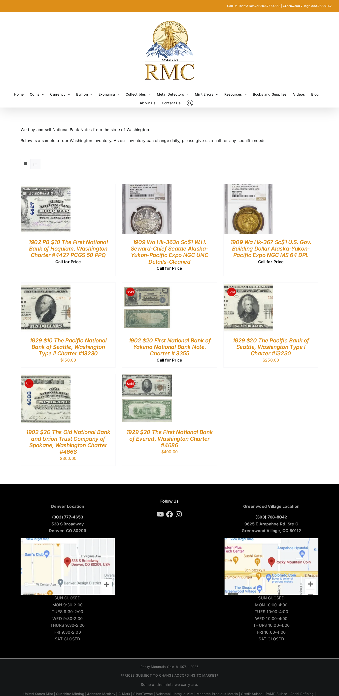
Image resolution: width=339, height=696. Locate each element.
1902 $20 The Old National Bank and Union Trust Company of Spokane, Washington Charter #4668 (68, 442)
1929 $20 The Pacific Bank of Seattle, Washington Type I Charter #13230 (271, 347)
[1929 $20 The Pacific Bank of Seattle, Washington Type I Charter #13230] (248, 285)
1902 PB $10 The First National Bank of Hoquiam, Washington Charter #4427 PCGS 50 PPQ (68, 248)
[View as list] (35, 164)
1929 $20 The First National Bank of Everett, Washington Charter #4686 (169, 438)
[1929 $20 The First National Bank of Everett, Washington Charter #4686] (147, 377)
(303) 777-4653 (67, 516)
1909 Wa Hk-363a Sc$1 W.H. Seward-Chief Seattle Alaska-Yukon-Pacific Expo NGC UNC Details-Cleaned (169, 252)
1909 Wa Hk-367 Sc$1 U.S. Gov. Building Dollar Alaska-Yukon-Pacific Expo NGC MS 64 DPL (270, 248)
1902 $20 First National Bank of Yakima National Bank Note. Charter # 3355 (170, 347)
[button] (190, 103)
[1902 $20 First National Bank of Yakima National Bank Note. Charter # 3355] (147, 285)
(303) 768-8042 (271, 516)
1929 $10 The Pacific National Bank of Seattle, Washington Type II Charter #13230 (68, 347)
